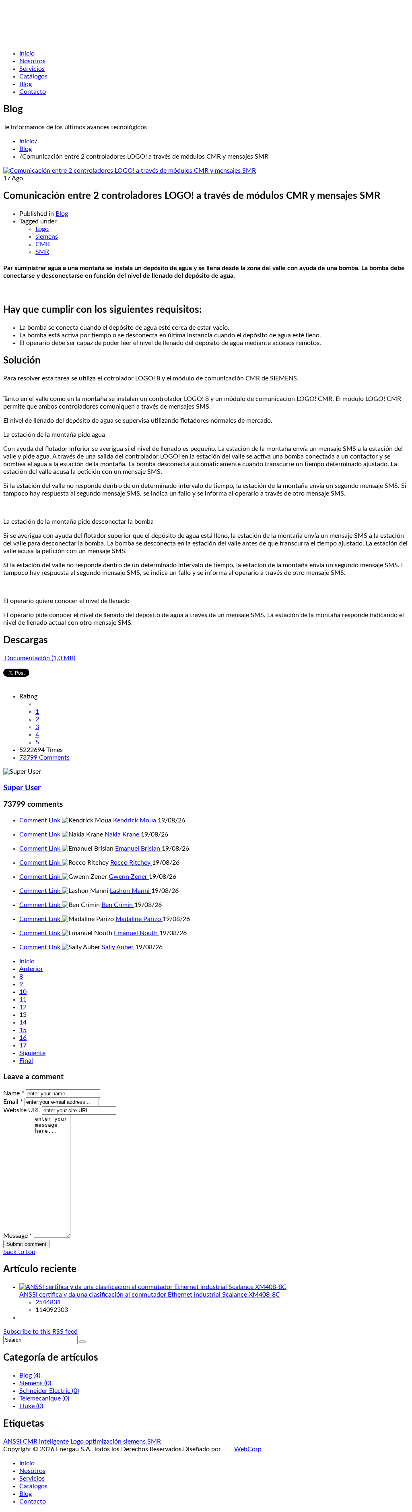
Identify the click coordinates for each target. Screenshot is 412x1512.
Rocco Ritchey (131, 862)
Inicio (27, 141)
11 (23, 999)
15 (23, 1030)
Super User (22, 788)
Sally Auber (118, 947)
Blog (25, 149)
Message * (17, 1236)
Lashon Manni (130, 891)
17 (23, 1045)
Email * (13, 1102)
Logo (42, 229)
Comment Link (40, 820)
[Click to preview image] (129, 170)
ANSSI (13, 1441)
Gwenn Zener (129, 877)
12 (23, 1007)
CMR (42, 244)
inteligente (54, 1441)
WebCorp (248, 1449)
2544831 (48, 1302)
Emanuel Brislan (138, 848)
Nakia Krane (123, 834)
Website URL (21, 1110)
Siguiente (32, 1053)
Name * (13, 1093)
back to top (19, 1252)
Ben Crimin (117, 905)
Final (26, 1061)
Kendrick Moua (135, 820)
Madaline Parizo (139, 919)
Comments (44, 757)
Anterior (31, 969)
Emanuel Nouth (136, 933)
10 (23, 992)
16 (23, 1038)
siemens (46, 236)
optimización (104, 1441)
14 (23, 1022)
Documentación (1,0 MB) (39, 658)
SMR (42, 252)
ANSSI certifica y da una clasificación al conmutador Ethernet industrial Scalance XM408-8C (149, 1294)
